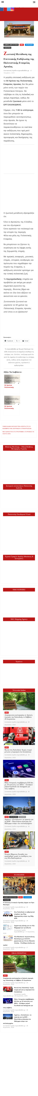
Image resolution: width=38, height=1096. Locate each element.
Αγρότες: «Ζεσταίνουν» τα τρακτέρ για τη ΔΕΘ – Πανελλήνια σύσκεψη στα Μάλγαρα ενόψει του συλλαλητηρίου (19, 821)
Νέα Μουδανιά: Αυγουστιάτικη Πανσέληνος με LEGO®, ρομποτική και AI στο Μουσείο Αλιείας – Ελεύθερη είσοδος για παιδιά (19, 941)
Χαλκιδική (7, 47)
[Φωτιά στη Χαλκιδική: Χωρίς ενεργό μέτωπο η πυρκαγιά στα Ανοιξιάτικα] (19, 736)
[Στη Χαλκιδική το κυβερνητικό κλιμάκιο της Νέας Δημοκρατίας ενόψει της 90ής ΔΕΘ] (8, 913)
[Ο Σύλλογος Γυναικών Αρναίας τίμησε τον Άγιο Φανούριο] (19, 886)
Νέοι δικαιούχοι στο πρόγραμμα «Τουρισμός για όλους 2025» (18, 432)
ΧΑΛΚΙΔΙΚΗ (29, 44)
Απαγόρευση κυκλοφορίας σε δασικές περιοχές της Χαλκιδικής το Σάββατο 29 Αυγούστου (19, 717)
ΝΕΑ (21, 44)
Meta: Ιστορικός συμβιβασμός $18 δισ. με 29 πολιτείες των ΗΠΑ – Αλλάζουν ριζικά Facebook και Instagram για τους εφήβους (19, 786)
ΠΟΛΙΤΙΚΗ (22, 817)
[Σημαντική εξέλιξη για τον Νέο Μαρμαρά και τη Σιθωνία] (8, 927)
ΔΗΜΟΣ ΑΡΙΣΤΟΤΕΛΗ (11, 44)
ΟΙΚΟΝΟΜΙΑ (13, 817)
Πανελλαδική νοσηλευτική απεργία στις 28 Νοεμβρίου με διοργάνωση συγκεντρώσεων (17, 427)
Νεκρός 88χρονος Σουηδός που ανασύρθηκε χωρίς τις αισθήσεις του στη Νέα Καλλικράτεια (18, 856)
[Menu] (2, 2)
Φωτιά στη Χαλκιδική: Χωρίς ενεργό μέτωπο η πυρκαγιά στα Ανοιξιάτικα (18, 751)
